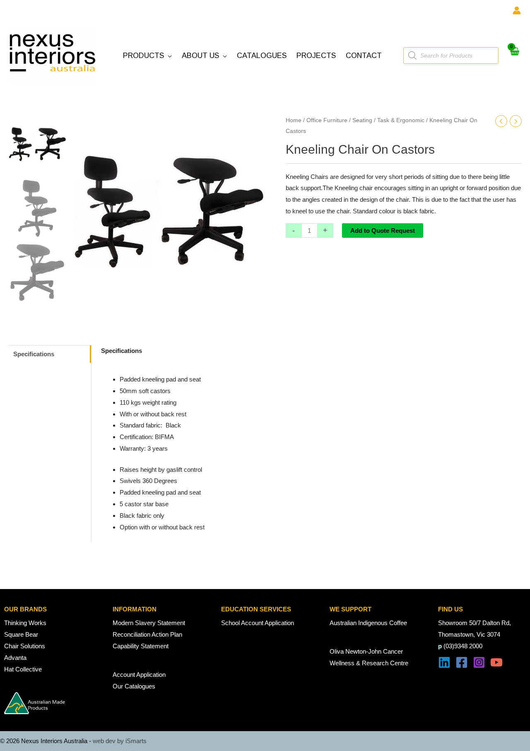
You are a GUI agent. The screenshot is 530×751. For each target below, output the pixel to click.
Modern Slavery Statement (149, 622)
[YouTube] (496, 662)
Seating (362, 120)
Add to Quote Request (382, 230)
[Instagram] (479, 662)
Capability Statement (141, 646)
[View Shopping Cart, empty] (514, 56)
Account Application (139, 674)
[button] (147, 55)
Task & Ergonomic (400, 120)
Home (293, 120)
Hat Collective (23, 669)
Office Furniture (326, 120)
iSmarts (136, 740)
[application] (168, 55)
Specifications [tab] (33, 353)
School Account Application (257, 622)
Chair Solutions (24, 646)
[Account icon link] (517, 10)
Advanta (15, 657)
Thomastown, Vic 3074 (469, 634)
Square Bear (21, 634)
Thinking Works (25, 622)
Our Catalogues (134, 686)
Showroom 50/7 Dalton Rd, (474, 622)
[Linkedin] (444, 662)
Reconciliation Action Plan (147, 634)
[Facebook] (461, 662)
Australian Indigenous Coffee (368, 622)
